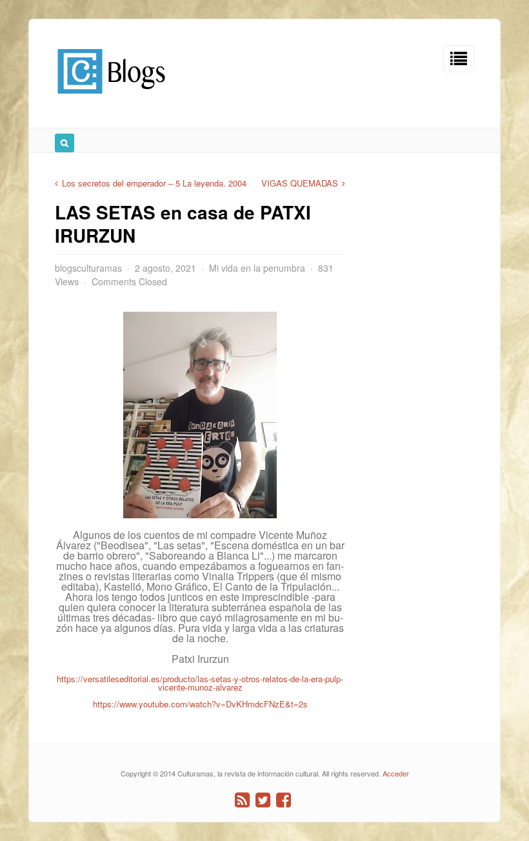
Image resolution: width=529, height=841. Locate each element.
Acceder (396, 773)
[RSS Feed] (242, 800)
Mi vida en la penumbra (257, 267)
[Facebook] (283, 800)
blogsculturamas (88, 267)
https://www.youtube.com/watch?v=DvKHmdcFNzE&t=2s (200, 704)
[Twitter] (262, 800)
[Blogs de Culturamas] (111, 98)
